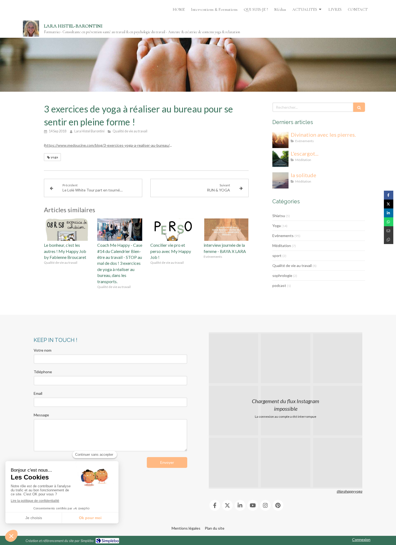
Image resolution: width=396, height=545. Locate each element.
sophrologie (282, 275)
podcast (279, 285)
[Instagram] (265, 505)
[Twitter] (227, 505)
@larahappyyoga (349, 491)
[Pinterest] (278, 505)
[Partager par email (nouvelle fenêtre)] (388, 230)
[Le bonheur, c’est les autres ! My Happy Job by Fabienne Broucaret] (66, 229)
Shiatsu (278, 215)
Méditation (281, 245)
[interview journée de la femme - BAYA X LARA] (226, 229)
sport (277, 255)
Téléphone (43, 371)
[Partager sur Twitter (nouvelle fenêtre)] (388, 204)
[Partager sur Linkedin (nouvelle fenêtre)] (388, 212)
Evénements (283, 235)
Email (38, 393)
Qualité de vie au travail (292, 265)
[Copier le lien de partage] (388, 239)
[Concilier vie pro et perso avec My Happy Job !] (173, 229)
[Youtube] (252, 505)
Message (41, 415)
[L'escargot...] (280, 159)
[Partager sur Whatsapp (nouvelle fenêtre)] (388, 221)
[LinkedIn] (240, 505)
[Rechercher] (359, 107)
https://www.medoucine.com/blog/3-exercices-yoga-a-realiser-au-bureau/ (107, 145)
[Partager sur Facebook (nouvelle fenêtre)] (388, 195)
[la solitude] (280, 180)
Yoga (276, 225)
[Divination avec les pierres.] (280, 140)
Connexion (361, 539)
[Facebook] (214, 505)
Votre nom (42, 350)
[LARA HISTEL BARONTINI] (31, 28)
